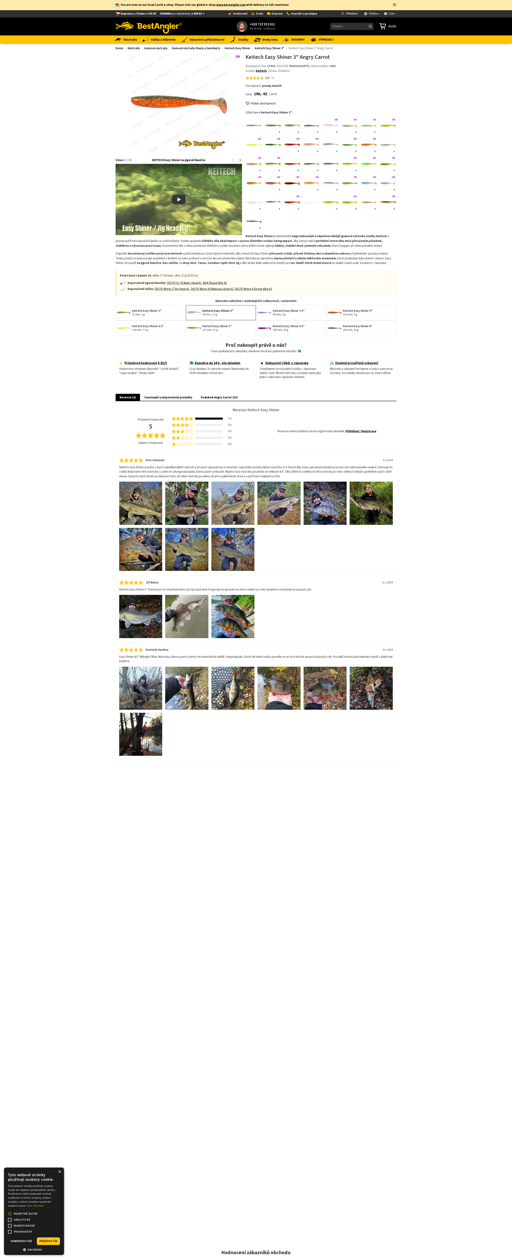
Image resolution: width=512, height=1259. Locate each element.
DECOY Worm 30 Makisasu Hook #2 (212, 289)
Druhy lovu (270, 39)
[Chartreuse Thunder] (273, 145)
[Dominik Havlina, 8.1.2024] (140, 688)
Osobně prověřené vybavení (356, 363)
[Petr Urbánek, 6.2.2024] (140, 503)
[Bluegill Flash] (311, 125)
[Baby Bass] (292, 125)
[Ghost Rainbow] (388, 145)
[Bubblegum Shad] (330, 125)
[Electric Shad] (330, 145)
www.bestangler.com (231, 5)
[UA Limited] (330, 202)
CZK (391, 14)
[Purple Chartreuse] (349, 183)
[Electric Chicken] (311, 145)
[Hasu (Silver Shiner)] (330, 164)
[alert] (34, 1211)
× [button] (59, 1171)
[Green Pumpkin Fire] (292, 164)
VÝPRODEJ (326, 39)
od (162, 14)
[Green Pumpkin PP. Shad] (311, 164)
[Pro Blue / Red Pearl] (330, 183)
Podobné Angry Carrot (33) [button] (219, 397)
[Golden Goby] (254, 164)
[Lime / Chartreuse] (388, 164)
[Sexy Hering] (368, 183)
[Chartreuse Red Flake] (388, 125)
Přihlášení (352, 14)
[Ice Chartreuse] (368, 164)
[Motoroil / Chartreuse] (254, 183)
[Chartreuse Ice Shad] (349, 125)
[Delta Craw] (292, 145)
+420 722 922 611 (262, 24)
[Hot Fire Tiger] (349, 164)
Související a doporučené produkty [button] (168, 397)
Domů (119, 48)
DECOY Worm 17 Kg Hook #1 (172, 289)
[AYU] (273, 125)
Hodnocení (240, 14)
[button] (394, 5)
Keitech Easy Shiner (237, 48)
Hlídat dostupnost (263, 103)
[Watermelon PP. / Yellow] (388, 202)
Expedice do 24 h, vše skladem (217, 363)
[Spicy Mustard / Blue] (292, 202)
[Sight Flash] (254, 202)
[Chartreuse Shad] (254, 145)
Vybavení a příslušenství (207, 39)
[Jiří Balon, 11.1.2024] (140, 616)
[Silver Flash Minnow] (273, 202)
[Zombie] (254, 221)
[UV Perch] (349, 202)
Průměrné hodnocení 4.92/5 (146, 363)
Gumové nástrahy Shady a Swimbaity (196, 48)
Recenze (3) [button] (128, 397)
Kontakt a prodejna (304, 14)
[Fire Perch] (349, 145)
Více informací (35, 1205)
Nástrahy (130, 39)
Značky (243, 39)
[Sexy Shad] (388, 183)
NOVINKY (298, 39)
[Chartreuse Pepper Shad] (368, 125)
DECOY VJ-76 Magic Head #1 (184, 283)
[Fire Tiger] (368, 145)
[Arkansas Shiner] (254, 125)
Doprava (277, 14)
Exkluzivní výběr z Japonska (286, 363)
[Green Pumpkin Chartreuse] (273, 164)
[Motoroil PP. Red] (292, 183)
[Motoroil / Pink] (273, 183)
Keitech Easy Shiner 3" (269, 48)
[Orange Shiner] (311, 183)
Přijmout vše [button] (48, 1241)
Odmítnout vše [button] (21, 1241)
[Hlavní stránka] (149, 26)
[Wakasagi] (368, 202)
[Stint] (311, 202)
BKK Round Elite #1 (215, 283)
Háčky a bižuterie (163, 39)
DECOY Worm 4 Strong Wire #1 (253, 289)
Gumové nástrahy (155, 48)
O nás (259, 14)
